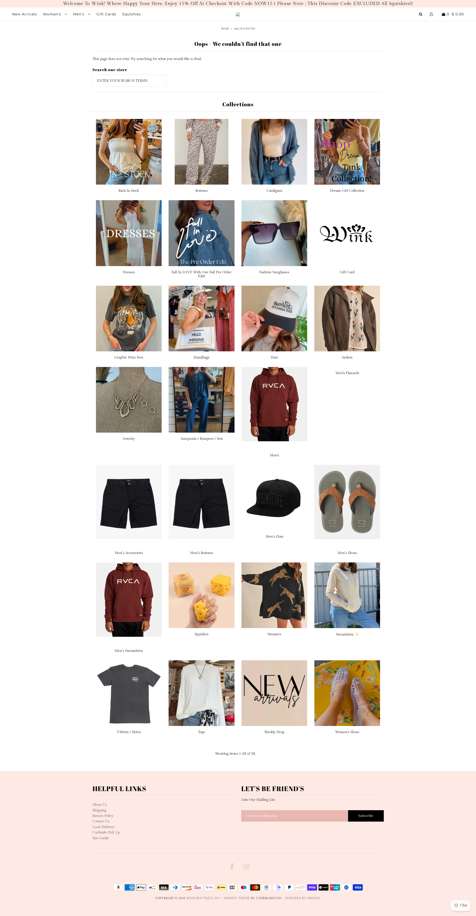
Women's (52, 14)
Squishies (131, 14)
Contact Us (100, 821)
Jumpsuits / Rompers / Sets (201, 439)
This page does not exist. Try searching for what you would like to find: (146, 59)
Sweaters (274, 634)
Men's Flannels (347, 373)
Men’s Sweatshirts (129, 651)
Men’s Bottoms (201, 553)
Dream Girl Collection (347, 191)
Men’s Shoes (347, 553)
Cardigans (274, 191)
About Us (99, 805)
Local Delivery (103, 827)
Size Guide (100, 838)
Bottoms (201, 191)
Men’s (79, 14)
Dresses (129, 272)
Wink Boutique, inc (203, 898)
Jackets (347, 358)
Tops (201, 732)
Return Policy (102, 816)
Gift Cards (106, 14)
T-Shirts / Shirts (129, 732)
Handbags (201, 358)
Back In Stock (129, 191)
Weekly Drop (274, 732)
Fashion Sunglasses (274, 272)
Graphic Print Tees (128, 358)
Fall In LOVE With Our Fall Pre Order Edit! (202, 274)
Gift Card (347, 272)
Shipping (99, 810)
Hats (274, 358)
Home (225, 28)
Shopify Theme (237, 898)
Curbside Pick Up (106, 832)
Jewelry (129, 439)
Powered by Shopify (303, 898)
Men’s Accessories (129, 553)
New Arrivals (24, 14)
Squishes (201, 634)
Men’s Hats (274, 537)
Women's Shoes (347, 732)
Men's (274, 455)
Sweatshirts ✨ (347, 635)
